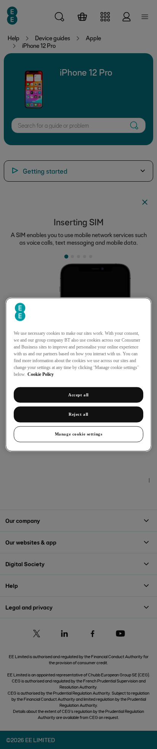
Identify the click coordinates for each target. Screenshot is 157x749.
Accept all (78, 394)
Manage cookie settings (79, 434)
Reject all (78, 414)
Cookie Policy (40, 374)
